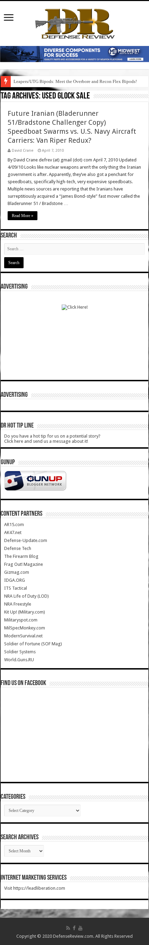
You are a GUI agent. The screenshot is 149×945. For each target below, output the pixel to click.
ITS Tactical (15, 588)
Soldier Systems (20, 651)
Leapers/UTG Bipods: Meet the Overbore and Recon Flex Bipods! (75, 81)
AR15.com (14, 524)
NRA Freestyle (17, 604)
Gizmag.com (16, 572)
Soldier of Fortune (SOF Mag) (33, 643)
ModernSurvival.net (23, 635)
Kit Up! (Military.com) (24, 612)
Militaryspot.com (20, 620)
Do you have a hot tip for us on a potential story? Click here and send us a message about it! (52, 438)
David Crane (22, 150)
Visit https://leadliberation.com (34, 888)
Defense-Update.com (25, 540)
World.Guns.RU (19, 659)
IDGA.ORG (14, 580)
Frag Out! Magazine (23, 564)
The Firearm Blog (21, 556)
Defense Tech (17, 548)
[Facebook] (74, 928)
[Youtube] (80, 928)
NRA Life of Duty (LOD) (26, 596)
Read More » (22, 215)
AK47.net (12, 532)
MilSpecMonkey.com (24, 627)
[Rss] (68, 928)
